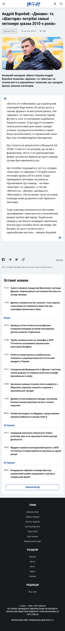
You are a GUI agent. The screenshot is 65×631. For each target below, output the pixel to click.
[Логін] (55, 4)
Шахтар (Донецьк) (44, 267)
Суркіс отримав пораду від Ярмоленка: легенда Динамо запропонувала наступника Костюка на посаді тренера (36, 291)
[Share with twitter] (16, 260)
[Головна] (33, 4)
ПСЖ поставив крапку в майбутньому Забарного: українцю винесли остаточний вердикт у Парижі (33, 358)
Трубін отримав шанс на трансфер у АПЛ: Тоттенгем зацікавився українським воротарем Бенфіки (32, 343)
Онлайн (32, 576)
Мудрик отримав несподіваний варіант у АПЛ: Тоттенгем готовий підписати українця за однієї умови (36, 450)
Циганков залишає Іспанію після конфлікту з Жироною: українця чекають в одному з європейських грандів (34, 387)
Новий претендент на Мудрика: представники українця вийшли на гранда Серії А (35, 415)
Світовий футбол (32, 526)
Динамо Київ (32, 512)
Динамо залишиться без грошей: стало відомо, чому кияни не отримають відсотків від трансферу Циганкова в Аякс (35, 306)
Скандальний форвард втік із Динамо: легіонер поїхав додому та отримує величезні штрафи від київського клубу (36, 372)
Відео (32, 571)
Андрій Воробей (14, 267)
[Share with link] (23, 260)
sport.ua (59, 260)
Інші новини (32, 536)
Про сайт (32, 592)
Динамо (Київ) (28, 267)
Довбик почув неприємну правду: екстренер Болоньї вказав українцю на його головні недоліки (34, 402)
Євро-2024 (32, 531)
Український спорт (32, 541)
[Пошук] (61, 4)
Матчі (32, 561)
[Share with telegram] (10, 260)
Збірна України (32, 517)
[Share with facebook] (3, 260)
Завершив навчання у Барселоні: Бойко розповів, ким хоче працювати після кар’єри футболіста (34, 436)
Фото (32, 566)
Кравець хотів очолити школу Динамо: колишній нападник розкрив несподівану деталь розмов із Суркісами (32, 328)
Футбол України (32, 521)
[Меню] (7, 4)
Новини (32, 557)
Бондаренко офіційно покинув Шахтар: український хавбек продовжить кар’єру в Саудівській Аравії (33, 473)
